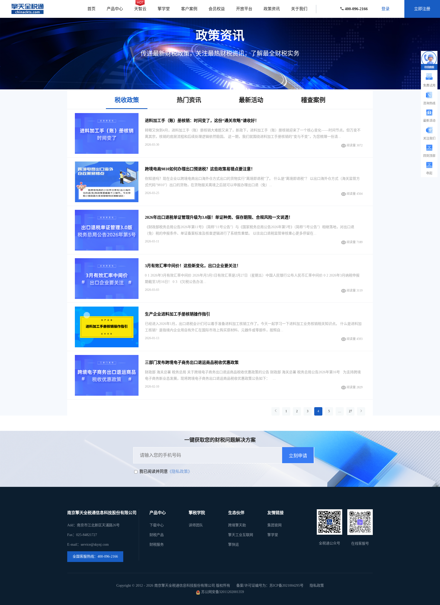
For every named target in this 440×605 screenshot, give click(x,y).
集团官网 (274, 525)
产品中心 (115, 9)
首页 (91, 9)
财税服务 (156, 544)
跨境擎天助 (237, 525)
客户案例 (189, 9)
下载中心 (156, 525)
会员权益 (217, 9)
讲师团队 (196, 525)
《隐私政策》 (180, 471)
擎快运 (233, 544)
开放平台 (244, 9)
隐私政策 (317, 585)
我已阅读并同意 (153, 471)
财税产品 (156, 535)
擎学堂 (164, 9)
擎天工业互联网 (240, 535)
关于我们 (299, 9)
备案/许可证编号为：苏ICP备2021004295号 (270, 585)
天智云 (140, 9)
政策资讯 (272, 9)
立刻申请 (298, 455)
